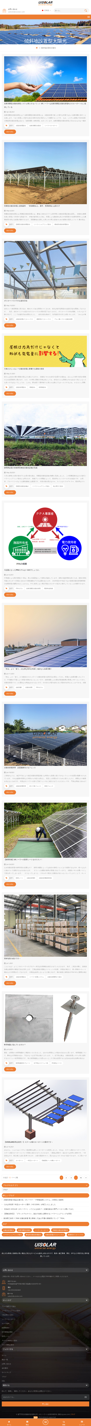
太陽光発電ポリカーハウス (24, 319)
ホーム (4, 1355)
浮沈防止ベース (57, 1063)
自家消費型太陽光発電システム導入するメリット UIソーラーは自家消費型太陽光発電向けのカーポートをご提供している (45, 105)
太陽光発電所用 (21, 786)
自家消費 (19, 687)
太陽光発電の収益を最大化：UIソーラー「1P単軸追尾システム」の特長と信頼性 (34, 1200)
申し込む (45, 1404)
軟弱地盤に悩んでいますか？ (15, 1044)
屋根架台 (32, 387)
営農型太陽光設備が (22, 486)
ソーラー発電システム (37, 977)
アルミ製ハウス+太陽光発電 (63, 319)
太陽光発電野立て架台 (54, 977)
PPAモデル (19, 588)
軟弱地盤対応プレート (23, 1063)
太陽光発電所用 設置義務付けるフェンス (20, 767)
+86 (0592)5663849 (14, 1290)
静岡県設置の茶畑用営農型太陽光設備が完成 (20, 468)
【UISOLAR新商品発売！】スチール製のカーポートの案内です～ (28, 1142)
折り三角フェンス (35, 786)
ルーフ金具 (5, 1323)
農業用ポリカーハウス (44, 319)
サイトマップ (6, 1372)
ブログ (5, 1190)
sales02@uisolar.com (16, 12)
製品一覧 (5, 1359)
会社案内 (5, 1368)
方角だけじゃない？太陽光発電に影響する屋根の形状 (24, 369)
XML (3, 1381)
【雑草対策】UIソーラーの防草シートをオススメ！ (23, 859)
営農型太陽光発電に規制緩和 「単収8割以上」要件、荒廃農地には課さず (32, 206)
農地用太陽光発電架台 (62, 224)
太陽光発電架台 (21, 126)
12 (81, 1178)
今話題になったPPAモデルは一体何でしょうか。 (22, 570)
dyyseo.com (65, 1414)
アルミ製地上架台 (8, 1345)
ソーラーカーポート (51, 126)
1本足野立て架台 (7, 1315)
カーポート (19, 1160)
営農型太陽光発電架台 (23, 224)
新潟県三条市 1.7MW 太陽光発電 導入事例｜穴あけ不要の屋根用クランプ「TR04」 (35, 1218)
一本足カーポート (32, 1160)
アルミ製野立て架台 (9, 1306)
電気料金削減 (48, 588)
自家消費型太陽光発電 (33, 588)
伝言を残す (45, 1422)
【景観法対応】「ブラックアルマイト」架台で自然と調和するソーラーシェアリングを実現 (38, 1214)
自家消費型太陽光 (35, 126)
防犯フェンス (49, 786)
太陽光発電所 (31, 878)
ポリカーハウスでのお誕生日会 (15, 301)
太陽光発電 (28, 687)
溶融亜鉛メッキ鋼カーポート (51, 1160)
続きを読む (10, 132)
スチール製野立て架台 (9, 1340)
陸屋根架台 (42, 387)
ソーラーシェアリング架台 (42, 224)
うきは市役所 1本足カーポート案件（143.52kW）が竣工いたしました (30, 1204)
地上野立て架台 (58, 486)
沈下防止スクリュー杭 (41, 1063)
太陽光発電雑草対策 (45, 878)
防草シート (19, 878)
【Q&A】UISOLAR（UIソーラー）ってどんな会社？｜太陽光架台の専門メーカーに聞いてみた (39, 1209)
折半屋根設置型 (7, 1332)
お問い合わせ (6, 1364)
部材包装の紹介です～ (12, 958)
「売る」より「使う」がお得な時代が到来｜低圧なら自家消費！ (28, 669)
